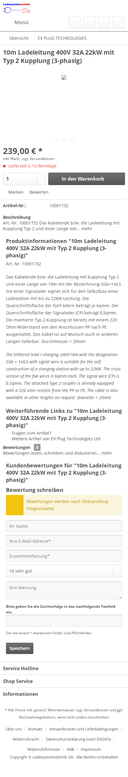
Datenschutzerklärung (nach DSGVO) (78, 739)
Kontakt (35, 729)
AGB (70, 749)
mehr (86, 228)
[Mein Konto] (104, 22)
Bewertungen (16, 447)
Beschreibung (17, 217)
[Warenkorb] (118, 22)
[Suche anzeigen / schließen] (75, 22)
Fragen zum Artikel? (31, 433)
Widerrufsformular (43, 749)
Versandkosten (96, 710)
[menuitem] (16, 22)
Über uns (14, 729)
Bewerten (38, 192)
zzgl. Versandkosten (37, 158)
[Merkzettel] (89, 22)
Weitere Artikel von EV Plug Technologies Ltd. (56, 438)
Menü (21, 22)
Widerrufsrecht (26, 739)
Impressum (91, 749)
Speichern (20, 648)
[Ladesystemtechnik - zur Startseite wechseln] (16, 8)
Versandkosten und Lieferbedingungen (83, 729)
